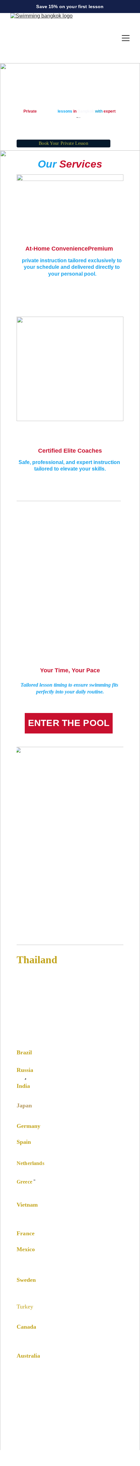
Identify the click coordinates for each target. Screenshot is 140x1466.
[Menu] (126, 38)
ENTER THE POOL (69, 723)
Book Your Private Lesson (63, 143)
